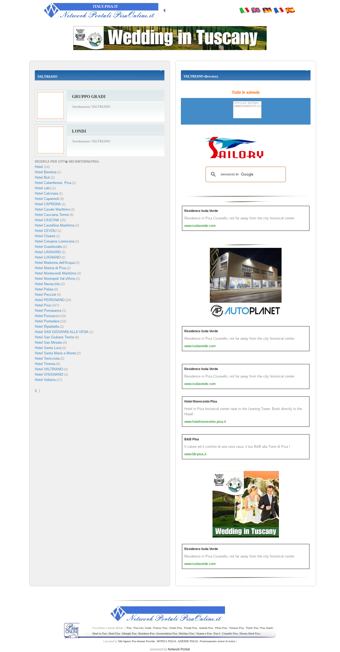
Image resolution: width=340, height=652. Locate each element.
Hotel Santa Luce (48, 348)
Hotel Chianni (45, 236)
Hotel (39, 167)
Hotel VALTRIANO (49, 369)
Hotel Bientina (45, 172)
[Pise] (278, 10)
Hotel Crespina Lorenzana (54, 241)
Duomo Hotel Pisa (250, 633)
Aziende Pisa (206, 627)
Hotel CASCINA (47, 220)
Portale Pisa (190, 627)
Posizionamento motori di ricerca (217, 641)
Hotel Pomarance (48, 311)
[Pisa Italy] (255, 10)
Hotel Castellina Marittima (54, 225)
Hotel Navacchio (47, 284)
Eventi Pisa (175, 627)
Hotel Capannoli (47, 199)
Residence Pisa (146, 633)
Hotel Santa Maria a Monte (55, 353)
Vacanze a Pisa (203, 633)
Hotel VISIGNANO (49, 374)
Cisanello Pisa (229, 633)
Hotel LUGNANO (48, 257)
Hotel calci (43, 188)
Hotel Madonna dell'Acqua (55, 263)
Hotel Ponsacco (47, 316)
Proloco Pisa (160, 627)
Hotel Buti (42, 177)
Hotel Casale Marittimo (52, 209)
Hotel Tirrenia (45, 364)
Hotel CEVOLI (46, 231)
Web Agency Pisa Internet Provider (136, 641)
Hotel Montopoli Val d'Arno (55, 279)
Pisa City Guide (142, 627)
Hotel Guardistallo (48, 247)
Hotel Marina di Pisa (50, 268)
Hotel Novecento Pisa (200, 401)
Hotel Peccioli (45, 295)
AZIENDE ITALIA (188, 641)
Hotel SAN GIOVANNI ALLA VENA (61, 332)
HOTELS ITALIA (166, 641)
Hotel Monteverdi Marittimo (55, 273)
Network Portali (179, 649)
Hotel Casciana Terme (52, 215)
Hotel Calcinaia (46, 193)
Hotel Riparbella (47, 327)
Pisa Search (266, 627)
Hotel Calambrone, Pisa (53, 183)
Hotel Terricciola (47, 358)
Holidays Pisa (186, 633)
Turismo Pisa (236, 627)
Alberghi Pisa (129, 633)
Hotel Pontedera (47, 321)
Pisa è (217, 633)
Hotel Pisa (43, 305)
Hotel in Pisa (99, 633)
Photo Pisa (221, 627)
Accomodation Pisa (166, 633)
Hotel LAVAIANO (48, 252)
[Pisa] (244, 10)
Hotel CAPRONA (48, 204)
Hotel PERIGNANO (50, 300)
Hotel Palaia (44, 289)
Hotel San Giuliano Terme (54, 337)
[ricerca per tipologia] (247, 103)
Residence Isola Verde (201, 211)
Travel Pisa (252, 627)
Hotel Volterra (45, 380)
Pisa (129, 627)
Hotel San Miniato (48, 343)
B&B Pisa (191, 439)
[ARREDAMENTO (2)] (247, 106)
